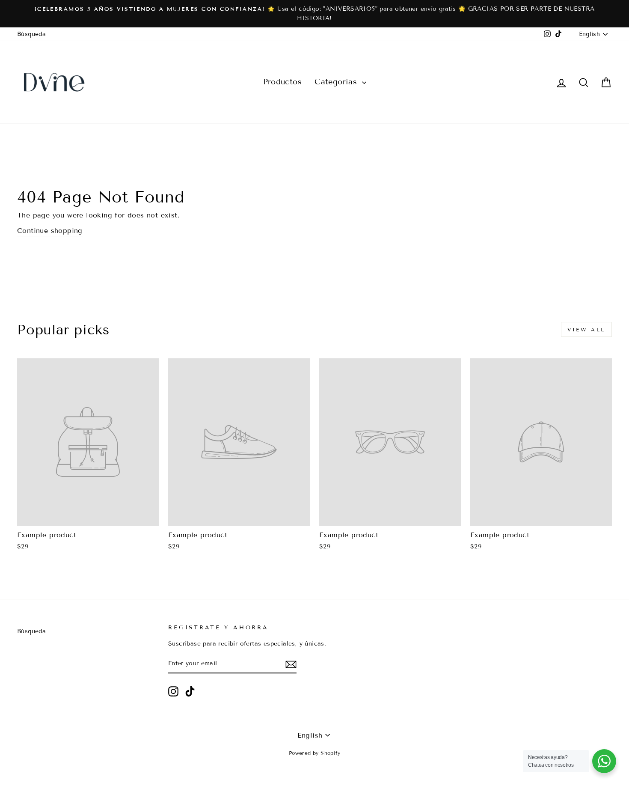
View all (586, 329)
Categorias (336, 81)
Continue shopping (50, 230)
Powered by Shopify (314, 753)
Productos (282, 81)
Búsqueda (31, 34)
